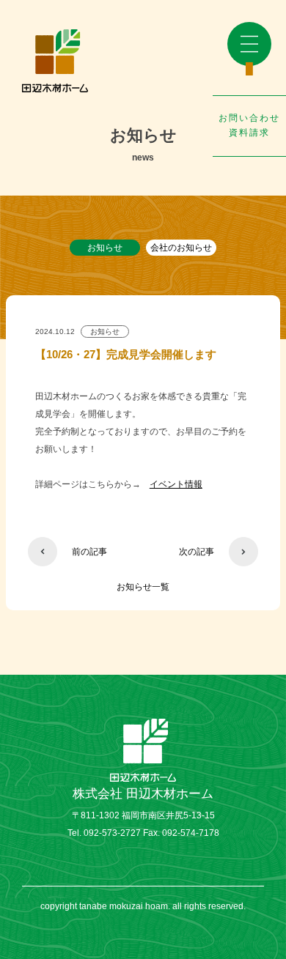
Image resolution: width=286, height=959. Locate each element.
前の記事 (89, 552)
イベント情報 (176, 484)
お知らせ (104, 247)
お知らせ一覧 (143, 587)
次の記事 (196, 552)
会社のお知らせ (181, 247)
